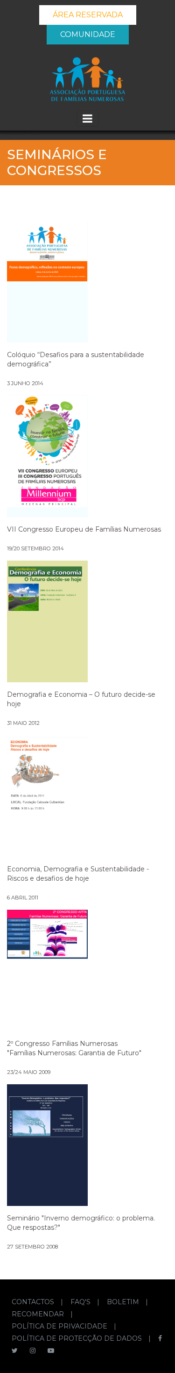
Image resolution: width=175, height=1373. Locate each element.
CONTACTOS (34, 1302)
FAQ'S (81, 1302)
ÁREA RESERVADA (88, 14)
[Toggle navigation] (87, 118)
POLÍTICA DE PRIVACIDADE (60, 1326)
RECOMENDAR (39, 1314)
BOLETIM (124, 1302)
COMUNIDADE (87, 34)
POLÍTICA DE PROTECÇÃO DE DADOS (78, 1338)
